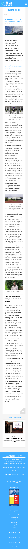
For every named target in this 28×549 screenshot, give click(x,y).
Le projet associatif (14, 517)
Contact (14, 527)
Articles (5, 13)
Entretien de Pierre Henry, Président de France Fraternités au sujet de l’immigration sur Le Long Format (14, 469)
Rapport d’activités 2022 (14, 537)
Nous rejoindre (14, 525)
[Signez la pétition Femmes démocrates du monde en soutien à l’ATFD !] (14, 427)
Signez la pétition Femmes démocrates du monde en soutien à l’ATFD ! (14, 440)
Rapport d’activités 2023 (14, 535)
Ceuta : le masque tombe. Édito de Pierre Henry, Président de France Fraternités (14, 464)
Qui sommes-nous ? (14, 514)
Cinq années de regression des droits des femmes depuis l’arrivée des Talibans (14, 460)
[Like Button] (22, 411)
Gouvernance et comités (14, 520)
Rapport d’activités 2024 (14, 532)
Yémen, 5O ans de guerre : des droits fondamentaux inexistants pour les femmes (14, 473)
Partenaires (14, 522)
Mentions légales (12, 546)
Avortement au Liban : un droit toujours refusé (14, 477)
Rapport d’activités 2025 (14, 530)
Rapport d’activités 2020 (14, 542)
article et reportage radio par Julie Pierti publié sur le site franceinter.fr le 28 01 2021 (14, 66)
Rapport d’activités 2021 (14, 540)
